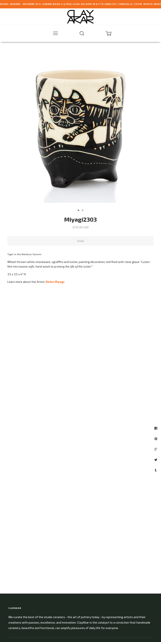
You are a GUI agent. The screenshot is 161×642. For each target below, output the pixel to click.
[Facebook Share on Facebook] (156, 428)
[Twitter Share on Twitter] (156, 459)
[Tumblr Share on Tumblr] (156, 470)
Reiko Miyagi (55, 281)
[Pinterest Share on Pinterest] (156, 438)
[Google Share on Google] (156, 449)
